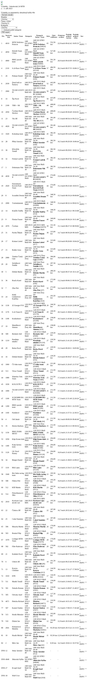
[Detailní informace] (86, 52)
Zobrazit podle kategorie (12, 30)
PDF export (5, 32)
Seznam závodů (7, 15)
